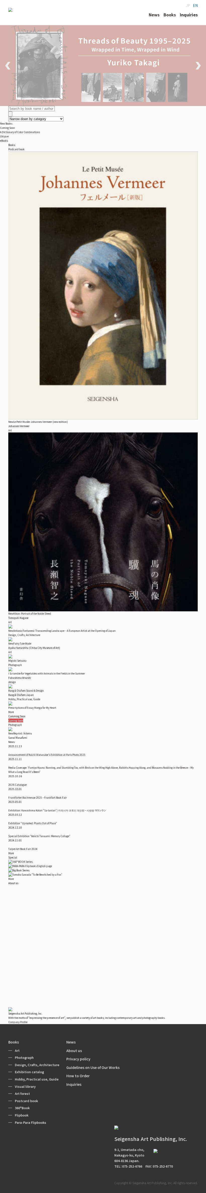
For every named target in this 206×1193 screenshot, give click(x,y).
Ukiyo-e (4, 136)
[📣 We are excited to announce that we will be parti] (168, 905)
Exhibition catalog (29, 1071)
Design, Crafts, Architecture (24, 635)
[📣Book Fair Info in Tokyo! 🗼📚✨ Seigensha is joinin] (103, 982)
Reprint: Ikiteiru (20, 733)
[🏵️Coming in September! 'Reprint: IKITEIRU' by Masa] (103, 905)
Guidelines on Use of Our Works (93, 1067)
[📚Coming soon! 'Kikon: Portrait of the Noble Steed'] (168, 943)
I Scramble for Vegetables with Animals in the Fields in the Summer (46, 673)
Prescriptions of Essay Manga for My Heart (32, 708)
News (71, 1042)
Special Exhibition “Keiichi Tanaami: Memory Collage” (39, 836)
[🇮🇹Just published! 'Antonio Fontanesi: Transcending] (38, 890)
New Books (6, 123)
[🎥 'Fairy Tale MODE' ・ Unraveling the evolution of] (103, 943)
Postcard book (16, 149)
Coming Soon (7, 128)
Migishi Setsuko (17, 660)
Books (13, 1042)
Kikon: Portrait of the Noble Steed (29, 613)
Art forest (22, 1093)
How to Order (78, 1075)
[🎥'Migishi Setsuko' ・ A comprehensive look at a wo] (38, 943)
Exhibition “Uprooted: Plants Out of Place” (32, 823)
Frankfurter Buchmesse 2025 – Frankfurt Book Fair (37, 797)
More (11, 712)
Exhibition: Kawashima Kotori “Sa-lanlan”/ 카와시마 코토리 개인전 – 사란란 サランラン (57, 810)
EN (195, 5)
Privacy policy (78, 1058)
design (12, 682)
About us (74, 1050)
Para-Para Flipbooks (30, 1122)
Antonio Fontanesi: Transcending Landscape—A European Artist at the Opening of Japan (62, 630)
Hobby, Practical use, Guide (24, 699)
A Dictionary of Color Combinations (20, 132)
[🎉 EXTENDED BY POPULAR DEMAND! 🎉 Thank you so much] (38, 982)
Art (10, 430)
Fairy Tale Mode (19, 643)
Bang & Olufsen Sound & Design (26, 690)
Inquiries (73, 1084)
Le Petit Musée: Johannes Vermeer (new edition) (38, 422)
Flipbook (21, 1115)
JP (188, 5)
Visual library (25, 1086)
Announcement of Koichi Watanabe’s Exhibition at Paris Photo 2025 (46, 755)
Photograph (15, 665)
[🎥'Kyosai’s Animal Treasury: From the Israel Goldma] (168, 982)
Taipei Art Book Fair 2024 (22, 849)
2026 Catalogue (17, 785)
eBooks (4, 140)
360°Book (22, 1107)
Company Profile (17, 1022)
